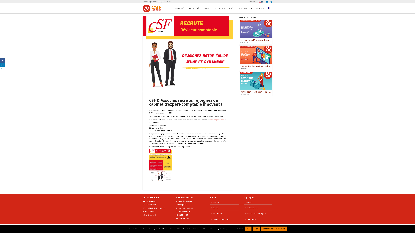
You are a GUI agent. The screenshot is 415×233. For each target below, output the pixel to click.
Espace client (251, 219)
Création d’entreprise (221, 219)
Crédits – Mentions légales (256, 213)
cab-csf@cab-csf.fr (217, 120)
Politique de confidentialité (274, 229)
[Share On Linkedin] (2, 65)
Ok (248, 229)
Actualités (216, 202)
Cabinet (215, 208)
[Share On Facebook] (2, 60)
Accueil (252, 2)
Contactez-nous (252, 208)
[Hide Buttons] (1, 69)
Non (256, 229)
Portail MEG (217, 213)
